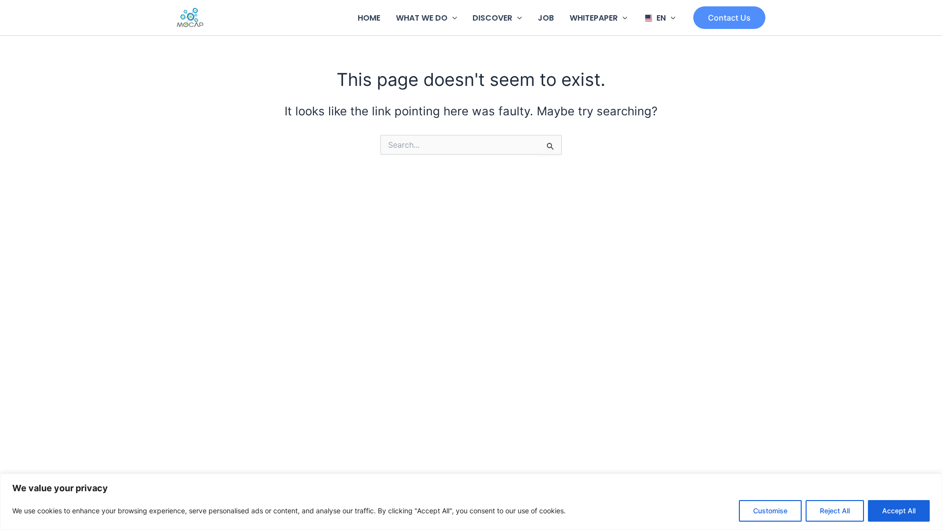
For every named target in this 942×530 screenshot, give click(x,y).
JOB (546, 18)
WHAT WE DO (421, 18)
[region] (471, 502)
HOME (369, 18)
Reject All (835, 510)
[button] (452, 18)
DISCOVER (492, 18)
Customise (770, 510)
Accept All (899, 510)
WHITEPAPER (594, 18)
